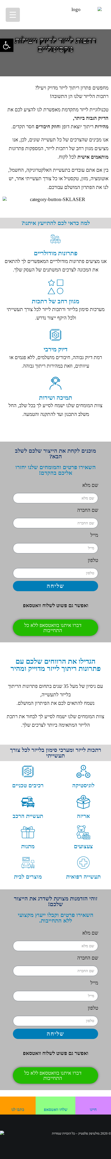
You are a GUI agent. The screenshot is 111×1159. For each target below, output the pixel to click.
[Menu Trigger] (13, 15)
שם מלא (90, 485)
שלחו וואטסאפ (55, 1109)
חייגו (93, 1109)
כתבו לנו (17, 1109)
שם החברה (87, 510)
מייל (94, 535)
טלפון (93, 560)
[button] (6, 45)
